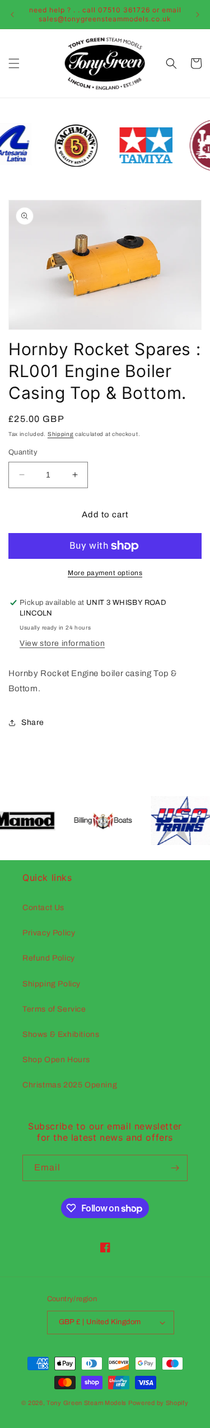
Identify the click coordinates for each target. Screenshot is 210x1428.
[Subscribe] (174, 1168)
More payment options (105, 573)
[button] (14, 63)
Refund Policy (48, 958)
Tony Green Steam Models (86, 1402)
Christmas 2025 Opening (69, 1085)
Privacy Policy (48, 933)
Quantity (23, 452)
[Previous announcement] (12, 14)
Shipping (61, 434)
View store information (62, 643)
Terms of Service (54, 1009)
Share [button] (32, 722)
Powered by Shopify (158, 1402)
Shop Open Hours (56, 1059)
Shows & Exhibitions (60, 1034)
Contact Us (43, 907)
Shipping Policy (51, 984)
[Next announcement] (197, 14)
